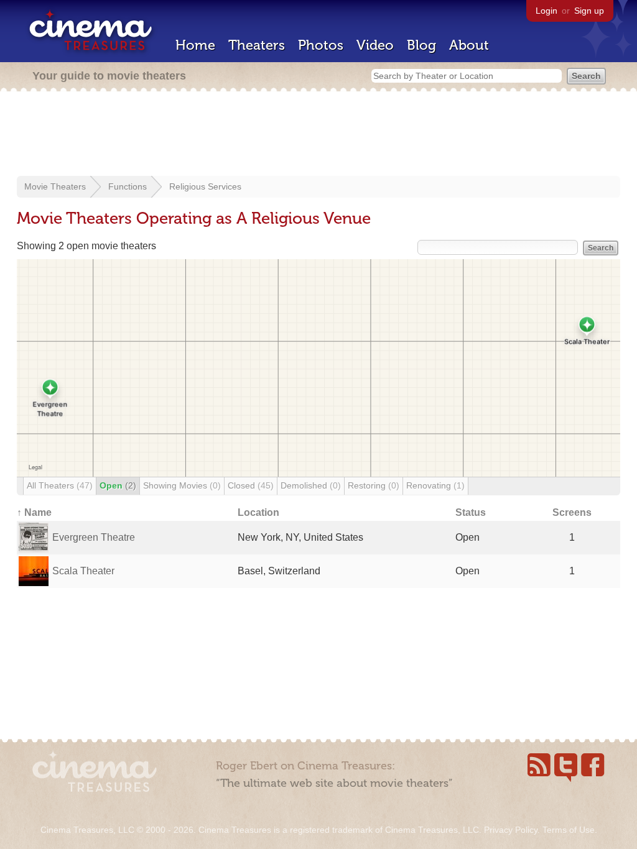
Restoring (373, 485)
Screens (572, 512)
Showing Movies (182, 485)
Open (118, 485)
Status (470, 512)
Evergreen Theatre (93, 537)
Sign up (589, 11)
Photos (320, 45)
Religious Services (205, 186)
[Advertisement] (318, 135)
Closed (251, 485)
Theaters (256, 45)
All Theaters (60, 485)
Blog (421, 45)
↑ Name (34, 512)
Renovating (435, 485)
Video (375, 45)
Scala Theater (83, 571)
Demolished (311, 485)
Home (195, 45)
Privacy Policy (510, 830)
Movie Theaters (55, 186)
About (469, 45)
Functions (127, 186)
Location (258, 512)
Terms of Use (568, 830)
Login (546, 11)
